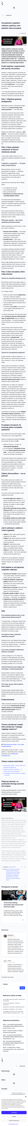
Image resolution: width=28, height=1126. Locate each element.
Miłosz (4, 1024)
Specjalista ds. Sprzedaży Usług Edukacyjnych (13, 1006)
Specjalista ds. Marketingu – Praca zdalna (12, 1009)
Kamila (4, 1047)
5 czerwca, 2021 (11, 962)
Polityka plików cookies (13, 1123)
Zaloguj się (8, 15)
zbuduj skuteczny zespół (12, 876)
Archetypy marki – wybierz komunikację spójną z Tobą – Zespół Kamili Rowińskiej (13, 1049)
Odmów (14, 1116)
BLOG (14, 867)
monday (14, 873)
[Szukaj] (2, 15)
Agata (4, 1035)
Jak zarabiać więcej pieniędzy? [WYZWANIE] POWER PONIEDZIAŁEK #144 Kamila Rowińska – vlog (13, 1026)
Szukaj (5, 984)
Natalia (4, 1030)
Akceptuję (14, 1112)
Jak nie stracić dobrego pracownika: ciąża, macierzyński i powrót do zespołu (13, 905)
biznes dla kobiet (10, 869)
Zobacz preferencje (14, 1120)
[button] (26, 1096)
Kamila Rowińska (14, 870)
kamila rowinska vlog (11, 872)
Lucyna (9, 960)
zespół (7, 879)
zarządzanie (15, 875)
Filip (4, 1041)
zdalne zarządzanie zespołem (13, 878)
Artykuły (10, 867)
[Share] (25, 867)
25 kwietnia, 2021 (12, 936)
